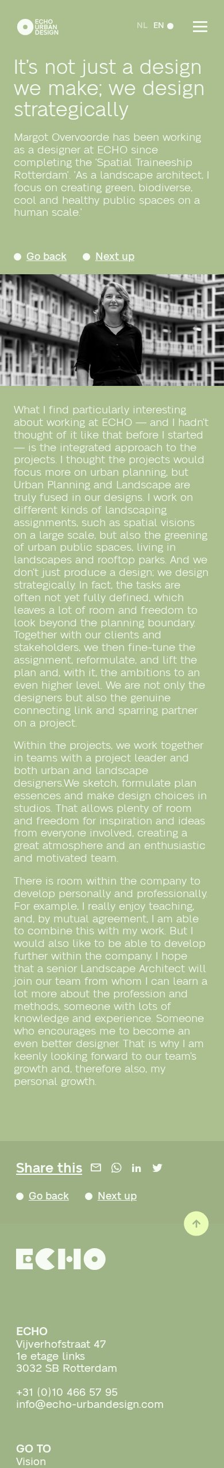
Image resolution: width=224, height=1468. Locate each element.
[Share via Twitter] (157, 1171)
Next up (125, 257)
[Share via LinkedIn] (137, 1171)
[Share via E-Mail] (96, 1171)
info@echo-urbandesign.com (90, 1409)
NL (139, 25)
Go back (50, 257)
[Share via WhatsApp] (116, 1171)
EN (156, 25)
